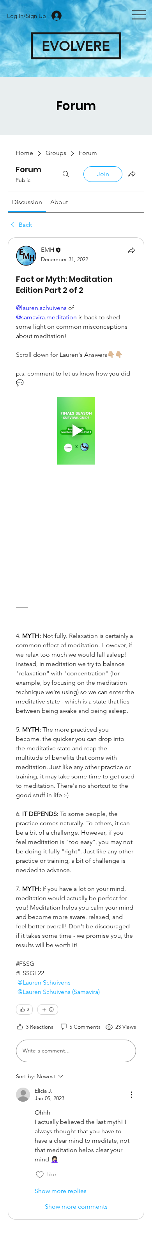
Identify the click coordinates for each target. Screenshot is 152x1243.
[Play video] (76, 431)
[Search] (66, 174)
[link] (27, 202)
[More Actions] (131, 1094)
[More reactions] (47, 1009)
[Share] (131, 250)
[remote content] (76, 532)
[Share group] (131, 173)
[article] (76, 728)
